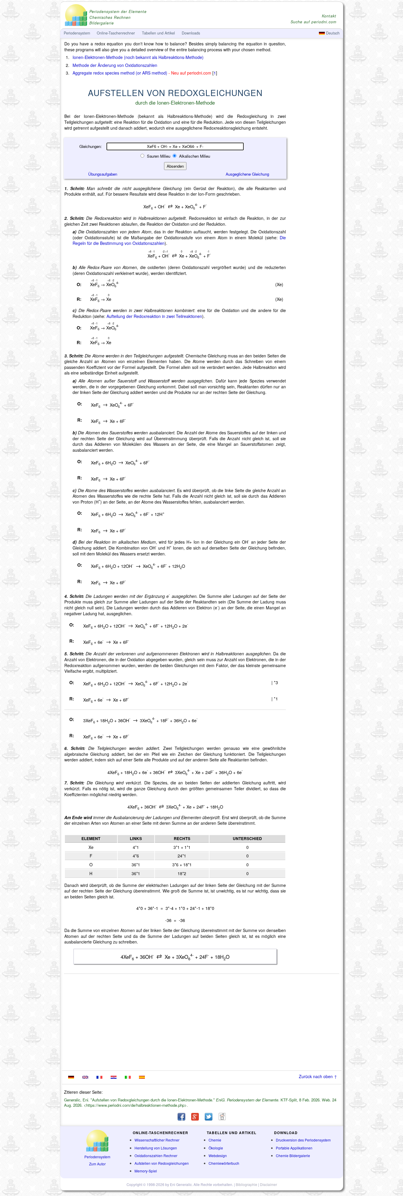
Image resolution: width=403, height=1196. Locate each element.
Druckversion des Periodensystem (303, 1139)
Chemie (215, 1139)
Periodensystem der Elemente (118, 11)
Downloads (191, 33)
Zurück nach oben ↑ (318, 1076)
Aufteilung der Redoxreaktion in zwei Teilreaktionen (154, 316)
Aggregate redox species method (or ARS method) (120, 73)
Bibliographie (246, 1184)
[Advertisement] (315, 204)
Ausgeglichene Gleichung (247, 174)
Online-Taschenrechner (116, 33)
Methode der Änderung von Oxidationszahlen (115, 65)
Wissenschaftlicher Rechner (157, 1139)
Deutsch (332, 33)
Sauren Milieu (158, 156)
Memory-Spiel (146, 1170)
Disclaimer (268, 1184)
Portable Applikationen (294, 1147)
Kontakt (329, 16)
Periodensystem (97, 1156)
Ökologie (216, 1147)
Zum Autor (97, 1163)
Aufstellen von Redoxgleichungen (162, 1163)
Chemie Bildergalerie (293, 1155)
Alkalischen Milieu (194, 156)
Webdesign (218, 1155)
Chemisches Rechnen (110, 17)
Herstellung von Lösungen (156, 1147)
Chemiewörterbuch (224, 1163)
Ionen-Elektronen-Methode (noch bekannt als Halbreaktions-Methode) (138, 57)
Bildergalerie (101, 23)
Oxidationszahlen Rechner (156, 1155)
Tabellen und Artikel (158, 33)
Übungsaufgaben (102, 174)
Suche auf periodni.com (313, 21)
